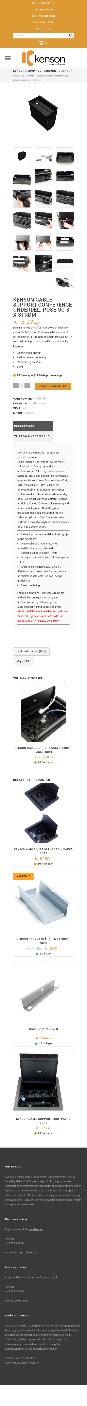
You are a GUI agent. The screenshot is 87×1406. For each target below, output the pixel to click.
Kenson (18, 70)
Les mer (18, 346)
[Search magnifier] (71, 35)
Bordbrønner (48, 70)
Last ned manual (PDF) (31, 651)
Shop (31, 70)
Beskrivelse (24, 426)
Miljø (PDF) (24, 661)
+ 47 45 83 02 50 (14, 1243)
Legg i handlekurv (52, 386)
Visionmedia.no (30, 1362)
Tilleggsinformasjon (33, 436)
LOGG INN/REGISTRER (43, 3)
